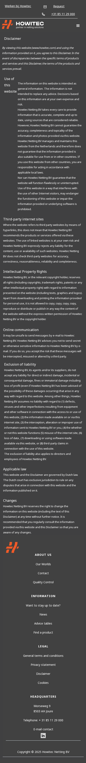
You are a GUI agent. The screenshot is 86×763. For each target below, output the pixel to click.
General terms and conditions (43, 656)
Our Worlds (43, 564)
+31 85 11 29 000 (63, 14)
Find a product (43, 632)
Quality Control (43, 582)
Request (58, 6)
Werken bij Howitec (18, 6)
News (43, 614)
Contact (43, 573)
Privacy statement (43, 665)
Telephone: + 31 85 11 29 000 (43, 720)
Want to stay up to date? (43, 605)
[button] (78, 25)
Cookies (43, 683)
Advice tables (43, 623)
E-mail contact (43, 729)
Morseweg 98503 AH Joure (43, 708)
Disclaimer (43, 674)
